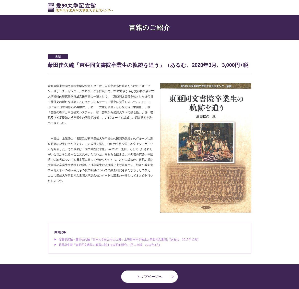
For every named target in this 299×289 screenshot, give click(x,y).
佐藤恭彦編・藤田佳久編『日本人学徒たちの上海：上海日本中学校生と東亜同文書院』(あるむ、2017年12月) (129, 239)
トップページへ (149, 277)
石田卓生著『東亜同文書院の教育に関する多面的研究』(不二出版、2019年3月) (109, 244)
